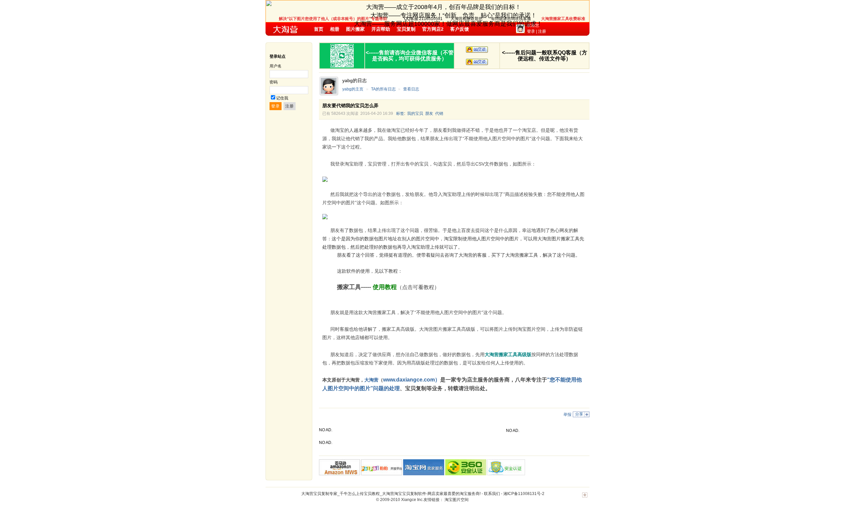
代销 (439, 113)
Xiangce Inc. (412, 499)
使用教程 (385, 287)
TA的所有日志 (383, 89)
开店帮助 (380, 29)
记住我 (282, 98)
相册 (334, 29)
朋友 (429, 113)
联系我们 (492, 493)
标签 (400, 113)
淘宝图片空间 (457, 499)
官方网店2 (433, 29)
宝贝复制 (406, 29)
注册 (542, 31)
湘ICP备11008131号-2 (523, 493)
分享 (579, 414)
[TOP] (584, 498)
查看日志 (411, 89)
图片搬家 (355, 29)
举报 (567, 414)
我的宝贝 (415, 113)
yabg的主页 (352, 89)
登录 (531, 31)
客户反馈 (459, 29)
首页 (318, 29)
